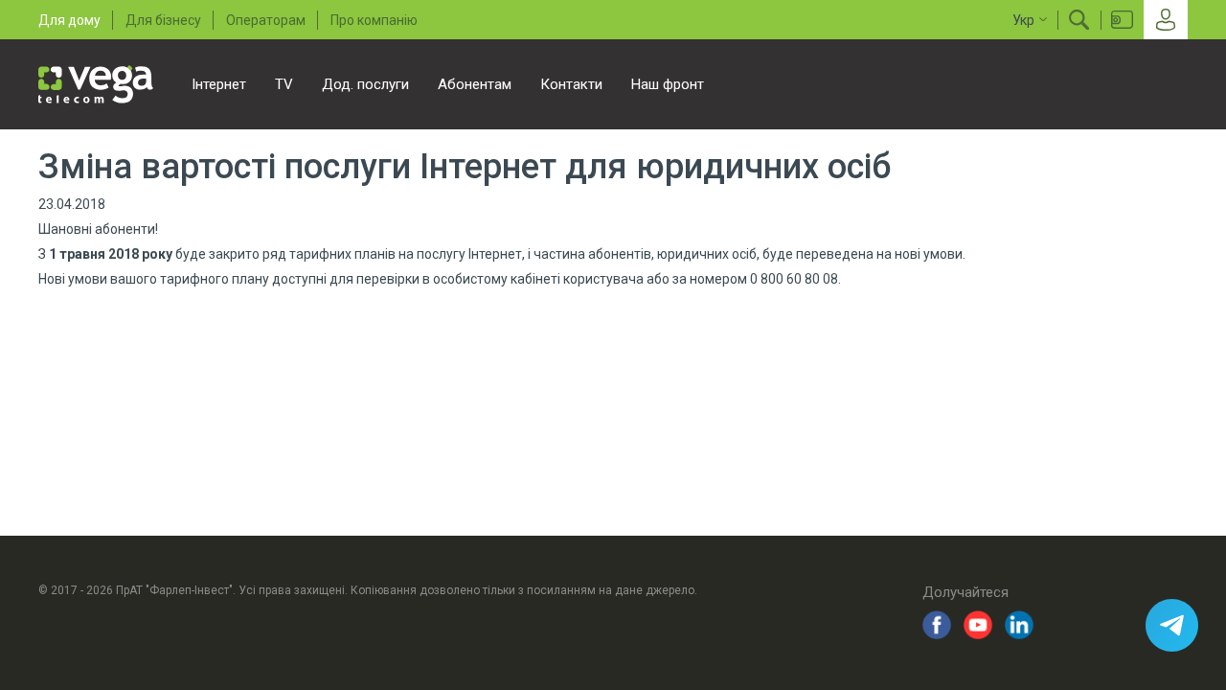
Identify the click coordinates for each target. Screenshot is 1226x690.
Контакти (571, 84)
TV (284, 84)
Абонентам (474, 84)
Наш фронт (667, 84)
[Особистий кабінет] (1166, 19)
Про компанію (374, 20)
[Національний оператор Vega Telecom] (95, 84)
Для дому (69, 20)
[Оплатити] (1122, 19)
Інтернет (219, 84)
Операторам (266, 20)
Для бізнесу (163, 20)
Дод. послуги (365, 84)
